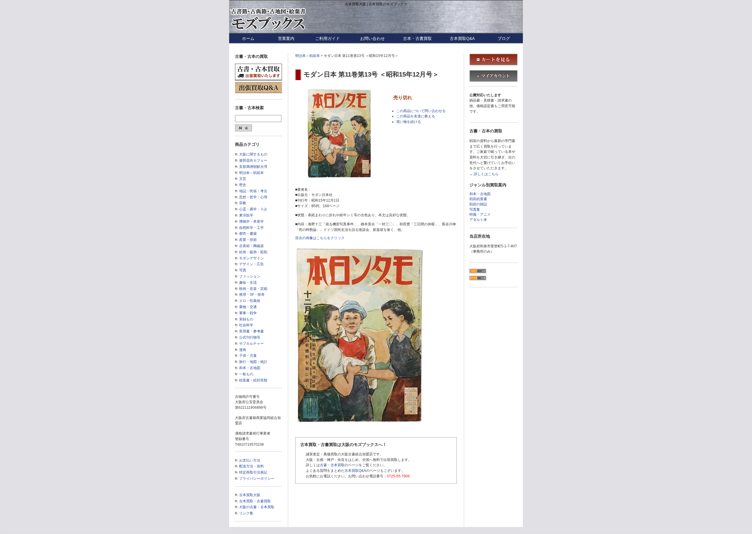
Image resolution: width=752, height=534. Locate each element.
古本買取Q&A (462, 38)
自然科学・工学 (251, 228)
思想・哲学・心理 (253, 197)
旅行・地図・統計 (253, 362)
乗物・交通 (248, 307)
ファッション (249, 276)
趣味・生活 (248, 282)
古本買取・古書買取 (255, 501)
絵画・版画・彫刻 (253, 252)
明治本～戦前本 (307, 56)
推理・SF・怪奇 (252, 295)
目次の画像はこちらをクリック (320, 238)
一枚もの (246, 374)
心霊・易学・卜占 (253, 209)
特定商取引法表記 (253, 472)
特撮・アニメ (480, 215)
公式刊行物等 (249, 337)
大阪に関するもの (253, 154)
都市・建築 (248, 233)
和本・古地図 (249, 368)
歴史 (242, 185)
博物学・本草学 (251, 221)
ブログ (504, 38)
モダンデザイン (251, 258)
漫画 (242, 350)
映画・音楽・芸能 (253, 289)
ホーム (248, 38)
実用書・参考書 (251, 331)
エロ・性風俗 (249, 301)
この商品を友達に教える (415, 116)
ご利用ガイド (327, 38)
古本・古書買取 (417, 38)
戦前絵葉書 (478, 199)
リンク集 (246, 513)
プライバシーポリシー (256, 478)
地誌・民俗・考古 (253, 191)
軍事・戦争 (248, 313)
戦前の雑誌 (478, 204)
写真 (242, 270)
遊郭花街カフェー (253, 160)
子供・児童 (248, 356)
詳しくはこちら (486, 174)
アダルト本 (478, 220)
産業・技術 (248, 240)
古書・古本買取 (332, 465)
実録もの (246, 319)
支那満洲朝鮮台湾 (253, 167)
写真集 (474, 210)
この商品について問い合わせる (421, 111)
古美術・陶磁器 (251, 246)
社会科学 (246, 325)
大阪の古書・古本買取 (256, 507)
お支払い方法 (249, 460)
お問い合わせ (372, 38)
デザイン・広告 (251, 264)
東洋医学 (246, 215)
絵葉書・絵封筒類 (253, 380)
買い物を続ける (408, 122)
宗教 (242, 203)
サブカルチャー (251, 344)
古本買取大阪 (249, 495)
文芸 (242, 179)
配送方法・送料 (251, 466)
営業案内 (286, 38)
